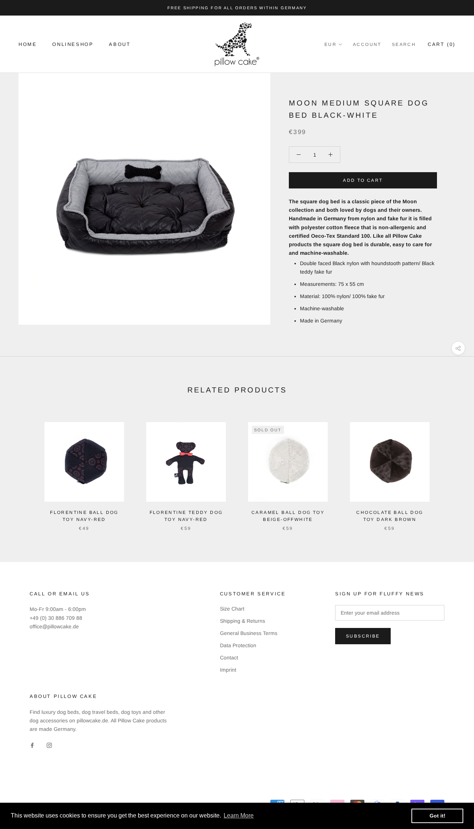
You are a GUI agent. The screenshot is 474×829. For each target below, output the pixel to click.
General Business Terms (248, 633)
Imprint (228, 670)
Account (367, 44)
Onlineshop (72, 44)
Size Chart (232, 609)
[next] (451, 469)
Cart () (441, 44)
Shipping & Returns (242, 621)
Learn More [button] (239, 815)
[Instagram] (49, 745)
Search (404, 44)
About (119, 44)
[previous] (23, 469)
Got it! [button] (437, 816)
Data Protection (238, 645)
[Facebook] (32, 745)
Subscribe (363, 636)
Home (28, 44)
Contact (229, 658)
